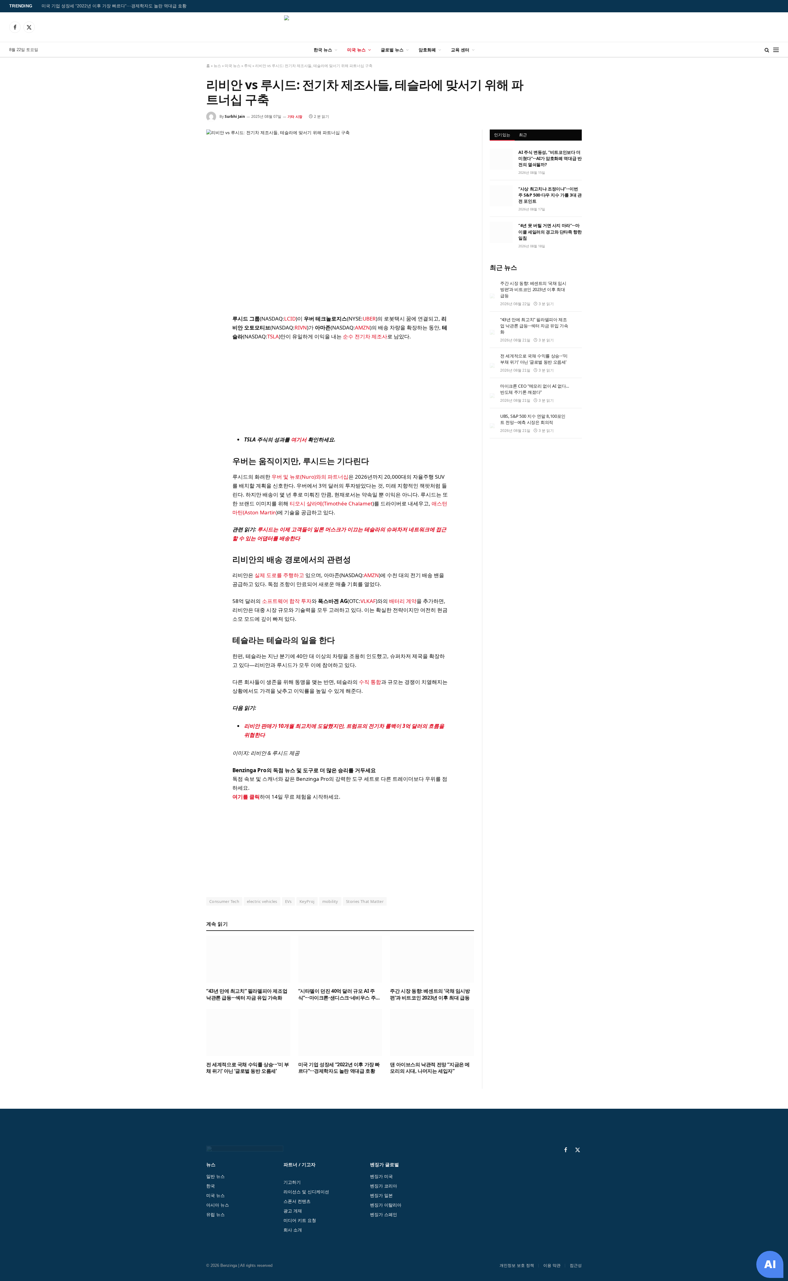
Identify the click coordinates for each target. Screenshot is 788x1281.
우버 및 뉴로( (286, 476)
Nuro (308, 476)
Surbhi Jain (235, 116)
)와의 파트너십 (331, 476)
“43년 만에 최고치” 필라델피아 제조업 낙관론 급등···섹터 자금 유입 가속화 (246, 994)
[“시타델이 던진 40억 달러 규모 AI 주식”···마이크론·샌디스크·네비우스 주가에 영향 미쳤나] (340, 959)
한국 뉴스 (323, 50)
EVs (288, 901)
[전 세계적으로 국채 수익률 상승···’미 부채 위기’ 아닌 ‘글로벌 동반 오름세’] (248, 1032)
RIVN (301, 327)
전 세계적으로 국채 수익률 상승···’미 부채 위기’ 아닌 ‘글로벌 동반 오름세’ (247, 1068)
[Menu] (776, 50)
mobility (330, 901)
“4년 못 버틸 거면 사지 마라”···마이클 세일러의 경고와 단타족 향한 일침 (550, 231)
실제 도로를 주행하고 (279, 575)
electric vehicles (262, 901)
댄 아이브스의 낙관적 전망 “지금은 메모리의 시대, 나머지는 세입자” (430, 1068)
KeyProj (307, 901)
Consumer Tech (224, 901)
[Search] (766, 50)
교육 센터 (460, 50)
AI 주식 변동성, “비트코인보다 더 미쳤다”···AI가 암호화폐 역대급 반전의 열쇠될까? (550, 158)
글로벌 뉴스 (392, 50)
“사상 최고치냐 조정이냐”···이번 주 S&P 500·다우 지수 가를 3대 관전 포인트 (550, 195)
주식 (247, 65)
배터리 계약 (402, 601)
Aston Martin (260, 512)
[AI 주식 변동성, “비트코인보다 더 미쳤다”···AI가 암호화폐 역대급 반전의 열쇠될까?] (501, 159)
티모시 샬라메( (307, 503)
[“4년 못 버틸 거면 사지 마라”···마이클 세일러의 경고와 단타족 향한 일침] (501, 232)
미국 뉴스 (356, 50)
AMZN (362, 327)
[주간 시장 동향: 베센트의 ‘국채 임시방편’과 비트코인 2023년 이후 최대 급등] (432, 959)
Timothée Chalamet (348, 503)
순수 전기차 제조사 (365, 336)
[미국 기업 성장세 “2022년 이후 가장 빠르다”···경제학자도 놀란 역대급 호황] (340, 1032)
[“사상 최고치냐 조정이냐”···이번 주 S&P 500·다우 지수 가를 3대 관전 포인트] (501, 195)
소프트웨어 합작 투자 (287, 601)
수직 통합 (370, 681)
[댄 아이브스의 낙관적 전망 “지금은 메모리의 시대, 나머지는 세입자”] (432, 1032)
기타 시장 (294, 116)
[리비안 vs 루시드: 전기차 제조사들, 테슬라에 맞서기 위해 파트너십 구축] (340, 217)
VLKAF (368, 601)
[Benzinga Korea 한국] (394, 27)
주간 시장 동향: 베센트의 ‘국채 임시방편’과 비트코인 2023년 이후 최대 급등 (430, 994)
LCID (290, 318)
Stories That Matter (365, 901)
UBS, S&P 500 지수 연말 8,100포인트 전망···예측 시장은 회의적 (532, 419)
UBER (369, 318)
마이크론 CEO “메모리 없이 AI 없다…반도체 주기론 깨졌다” (534, 389)
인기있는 (502, 135)
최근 (523, 135)
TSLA (273, 336)
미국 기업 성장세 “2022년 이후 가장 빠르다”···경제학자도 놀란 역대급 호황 (114, 6)
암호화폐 (427, 50)
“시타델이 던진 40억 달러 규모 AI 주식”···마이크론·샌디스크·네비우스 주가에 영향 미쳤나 (339, 994)
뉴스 (217, 65)
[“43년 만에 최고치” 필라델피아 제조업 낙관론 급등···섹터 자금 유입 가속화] (248, 959)
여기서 (299, 439)
